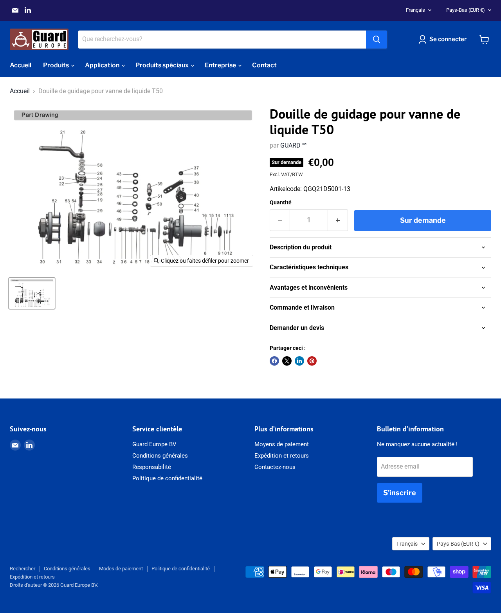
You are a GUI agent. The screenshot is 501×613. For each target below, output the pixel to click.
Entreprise (221, 65)
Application (103, 65)
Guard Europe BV (154, 444)
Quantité (281, 202)
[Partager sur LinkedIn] (299, 361)
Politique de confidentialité (167, 478)
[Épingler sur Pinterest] (312, 361)
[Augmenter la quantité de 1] (338, 220)
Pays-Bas (465, 10)
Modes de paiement (121, 569)
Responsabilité (151, 467)
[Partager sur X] (287, 361)
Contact (264, 65)
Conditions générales (160, 455)
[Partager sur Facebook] (274, 361)
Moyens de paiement (281, 444)
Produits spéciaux (162, 65)
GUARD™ (293, 145)
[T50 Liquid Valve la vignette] (32, 293)
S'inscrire (399, 493)
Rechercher (22, 569)
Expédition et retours (281, 455)
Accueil (20, 65)
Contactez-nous (275, 467)
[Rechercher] (376, 40)
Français (415, 10)
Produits (56, 65)
